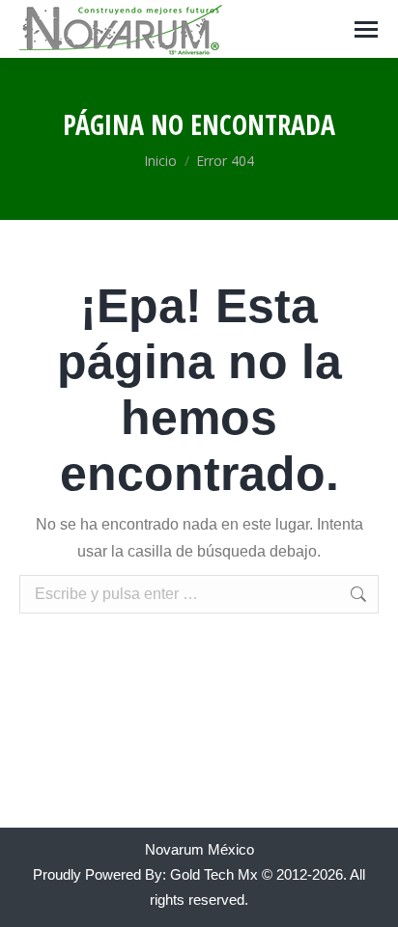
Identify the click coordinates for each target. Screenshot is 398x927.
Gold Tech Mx (214, 874)
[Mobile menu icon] (366, 29)
